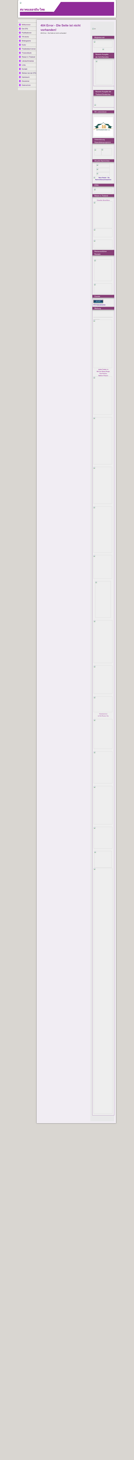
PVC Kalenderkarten (99, 305)
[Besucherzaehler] (98, 303)
